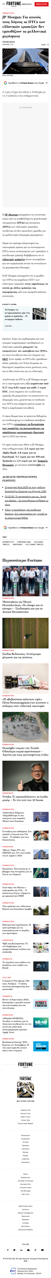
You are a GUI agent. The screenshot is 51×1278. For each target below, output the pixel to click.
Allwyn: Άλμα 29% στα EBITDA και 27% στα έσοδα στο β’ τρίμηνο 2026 (16, 853)
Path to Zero (25, 1194)
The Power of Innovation (25, 1181)
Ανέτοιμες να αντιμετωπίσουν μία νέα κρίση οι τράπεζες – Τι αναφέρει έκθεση (17, 314)
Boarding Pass (25, 1177)
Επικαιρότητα (25, 1135)
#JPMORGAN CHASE (24, 542)
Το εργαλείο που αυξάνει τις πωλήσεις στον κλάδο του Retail (16, 965)
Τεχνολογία (25, 1145)
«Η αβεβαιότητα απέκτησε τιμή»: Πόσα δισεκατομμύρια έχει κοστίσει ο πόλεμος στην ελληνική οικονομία (25, 703)
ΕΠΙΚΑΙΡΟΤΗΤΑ (8, 13)
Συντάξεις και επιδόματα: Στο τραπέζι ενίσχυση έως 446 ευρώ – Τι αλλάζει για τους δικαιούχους (17, 835)
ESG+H (25, 1174)
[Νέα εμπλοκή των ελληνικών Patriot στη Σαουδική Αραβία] (41, 910)
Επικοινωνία (26, 1216)
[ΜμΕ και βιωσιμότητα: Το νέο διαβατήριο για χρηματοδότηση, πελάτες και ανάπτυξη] (41, 948)
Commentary (25, 1162)
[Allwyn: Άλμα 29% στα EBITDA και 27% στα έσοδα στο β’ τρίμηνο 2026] (41, 854)
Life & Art (25, 1142)
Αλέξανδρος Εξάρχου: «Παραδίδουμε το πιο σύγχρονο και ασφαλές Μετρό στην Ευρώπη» (13, 817)
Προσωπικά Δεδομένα (25, 1230)
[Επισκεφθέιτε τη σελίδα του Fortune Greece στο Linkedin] (21, 1250)
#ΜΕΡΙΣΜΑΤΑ (18, 545)
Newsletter (25, 1220)
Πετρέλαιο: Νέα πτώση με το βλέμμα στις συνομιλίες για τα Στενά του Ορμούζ (17, 871)
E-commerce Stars (25, 1188)
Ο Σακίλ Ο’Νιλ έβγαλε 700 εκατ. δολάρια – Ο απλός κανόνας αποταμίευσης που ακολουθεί (15, 985)
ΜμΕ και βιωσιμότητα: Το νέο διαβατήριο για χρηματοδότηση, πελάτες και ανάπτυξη (16, 948)
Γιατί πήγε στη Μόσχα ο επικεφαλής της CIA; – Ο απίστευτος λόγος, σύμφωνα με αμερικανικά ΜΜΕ (16, 891)
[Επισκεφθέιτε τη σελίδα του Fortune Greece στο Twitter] (14, 1250)
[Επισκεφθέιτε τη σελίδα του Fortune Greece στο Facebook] (7, 1250)
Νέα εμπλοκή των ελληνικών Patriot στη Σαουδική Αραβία (17, 908)
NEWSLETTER (41, 4)
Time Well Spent (26, 1191)
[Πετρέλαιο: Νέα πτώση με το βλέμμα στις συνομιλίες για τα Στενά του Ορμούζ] (41, 873)
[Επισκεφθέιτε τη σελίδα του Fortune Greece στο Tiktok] (35, 1250)
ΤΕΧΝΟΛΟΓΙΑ (7, 959)
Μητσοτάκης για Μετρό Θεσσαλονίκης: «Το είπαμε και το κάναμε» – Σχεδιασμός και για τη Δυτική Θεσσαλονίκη (22, 607)
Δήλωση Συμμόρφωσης (25, 1213)
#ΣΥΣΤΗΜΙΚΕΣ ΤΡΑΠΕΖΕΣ (35, 545)
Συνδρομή (25, 1223)
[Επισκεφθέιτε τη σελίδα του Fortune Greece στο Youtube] (28, 1250)
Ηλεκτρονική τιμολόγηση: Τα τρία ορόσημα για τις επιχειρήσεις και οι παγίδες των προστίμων (16, 929)
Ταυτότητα (25, 1209)
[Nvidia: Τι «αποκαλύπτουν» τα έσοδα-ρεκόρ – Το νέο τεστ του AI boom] (25, 776)
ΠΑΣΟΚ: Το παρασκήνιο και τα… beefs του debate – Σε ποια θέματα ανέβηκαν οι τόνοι (26, 500)
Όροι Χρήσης (25, 1226)
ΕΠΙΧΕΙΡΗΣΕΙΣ (7, 793)
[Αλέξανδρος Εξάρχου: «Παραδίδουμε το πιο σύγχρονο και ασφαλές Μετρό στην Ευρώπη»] (41, 817)
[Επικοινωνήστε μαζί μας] (42, 1250)
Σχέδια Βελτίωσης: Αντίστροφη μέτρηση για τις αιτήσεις (21, 655)
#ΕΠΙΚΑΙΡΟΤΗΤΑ (8, 542)
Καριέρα (25, 1156)
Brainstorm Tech (25, 1184)
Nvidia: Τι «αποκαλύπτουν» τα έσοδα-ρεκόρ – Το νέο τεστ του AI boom (25, 798)
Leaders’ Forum (25, 1117)
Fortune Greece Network (25, 1123)
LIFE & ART (6, 978)
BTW (25, 1261)
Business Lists (25, 1113)
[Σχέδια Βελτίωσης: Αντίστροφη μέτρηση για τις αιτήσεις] (25, 633)
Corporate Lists (25, 1110)
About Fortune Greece (25, 1206)
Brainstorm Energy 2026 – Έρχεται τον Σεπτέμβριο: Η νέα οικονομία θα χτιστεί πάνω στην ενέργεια (15, 1046)
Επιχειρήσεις (25, 1139)
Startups (25, 1152)
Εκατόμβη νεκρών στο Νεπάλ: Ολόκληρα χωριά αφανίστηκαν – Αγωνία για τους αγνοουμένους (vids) (25, 751)
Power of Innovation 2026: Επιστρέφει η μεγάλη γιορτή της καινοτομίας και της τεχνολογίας (16, 1004)
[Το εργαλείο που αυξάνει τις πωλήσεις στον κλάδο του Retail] (41, 966)
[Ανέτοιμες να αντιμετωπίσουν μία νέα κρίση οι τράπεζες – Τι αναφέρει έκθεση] (39, 314)
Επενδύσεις (25, 1149)
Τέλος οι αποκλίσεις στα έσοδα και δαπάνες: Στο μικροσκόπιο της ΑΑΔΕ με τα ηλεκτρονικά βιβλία (26, 514)
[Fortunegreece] (14, 6)
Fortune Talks (25, 1120)
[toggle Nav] (3, 4)
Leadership (25, 1159)
